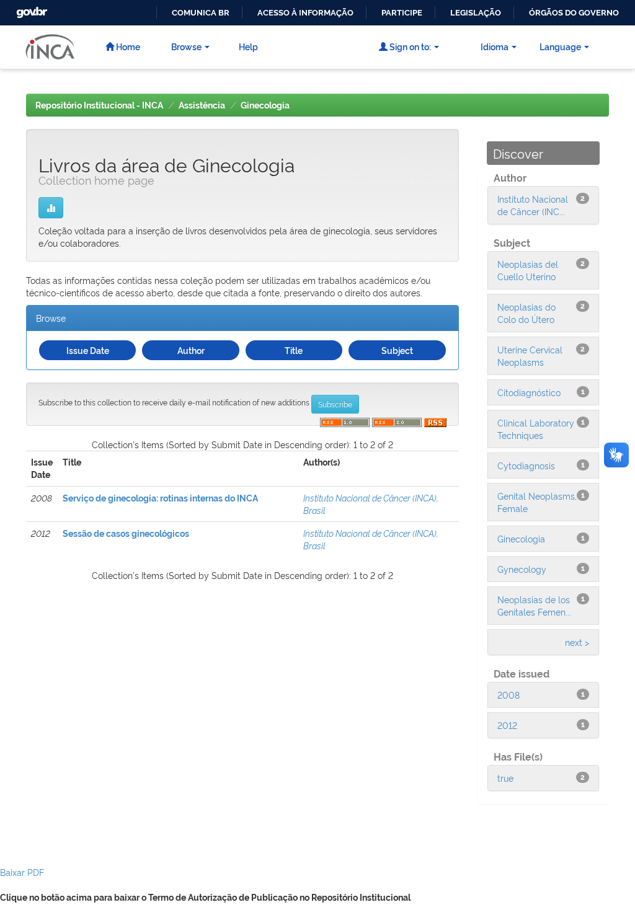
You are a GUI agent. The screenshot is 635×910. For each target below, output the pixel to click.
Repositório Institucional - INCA (99, 105)
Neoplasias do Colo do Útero (526, 313)
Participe (401, 12)
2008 (508, 694)
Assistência (202, 105)
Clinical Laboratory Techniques (535, 429)
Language (560, 46)
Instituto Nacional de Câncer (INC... (532, 205)
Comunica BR (200, 12)
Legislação (475, 12)
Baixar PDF (22, 872)
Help (248, 46)
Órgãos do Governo (574, 12)
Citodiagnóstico (529, 392)
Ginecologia (265, 105)
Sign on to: (409, 46)
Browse (186, 46)
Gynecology (521, 569)
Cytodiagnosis (526, 465)
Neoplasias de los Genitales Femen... (534, 605)
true (505, 778)
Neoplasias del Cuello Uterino (527, 270)
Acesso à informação (305, 12)
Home (127, 46)
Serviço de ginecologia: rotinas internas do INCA (160, 498)
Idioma (494, 46)
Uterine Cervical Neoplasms (529, 355)
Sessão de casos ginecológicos (126, 534)
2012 (507, 725)
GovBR (30, 9)
